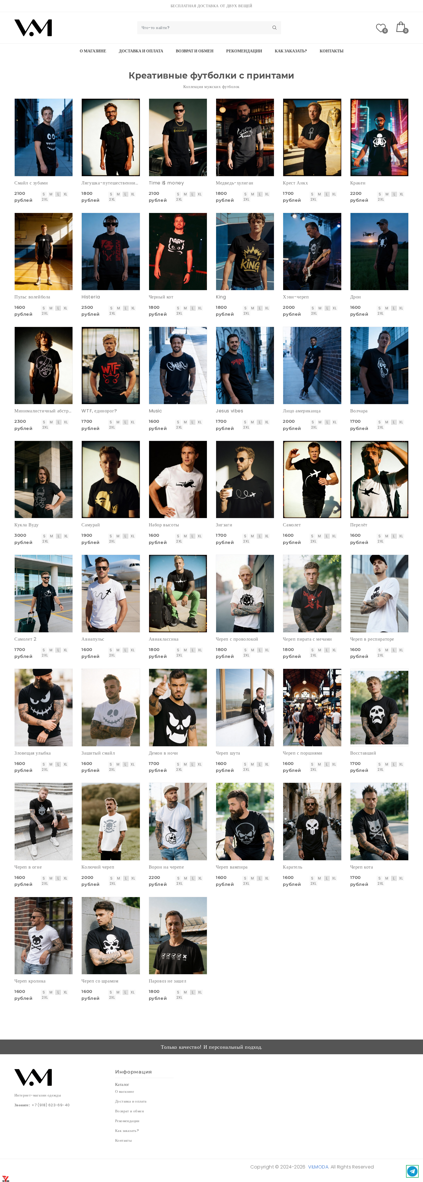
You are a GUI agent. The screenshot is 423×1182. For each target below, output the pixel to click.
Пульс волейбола (32, 297)
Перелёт (358, 524)
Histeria (90, 297)
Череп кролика (30, 981)
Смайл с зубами (31, 183)
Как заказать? (291, 51)
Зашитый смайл (98, 753)
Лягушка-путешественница (110, 183)
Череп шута (228, 753)
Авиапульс (92, 639)
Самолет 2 (25, 639)
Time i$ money (166, 183)
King (221, 297)
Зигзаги (224, 524)
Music (155, 411)
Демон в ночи (163, 753)
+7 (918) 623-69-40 (51, 1105)
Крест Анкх (295, 183)
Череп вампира (232, 867)
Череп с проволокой (237, 639)
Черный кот (161, 297)
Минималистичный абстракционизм (43, 411)
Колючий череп (97, 867)
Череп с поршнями (303, 753)
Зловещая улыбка (32, 753)
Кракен (358, 183)
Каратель (292, 867)
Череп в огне (28, 867)
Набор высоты (164, 524)
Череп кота (361, 867)
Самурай (90, 524)
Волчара (359, 411)
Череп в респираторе (372, 639)
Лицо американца (302, 411)
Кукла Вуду (26, 524)
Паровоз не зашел (167, 981)
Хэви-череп (296, 297)
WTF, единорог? (99, 411)
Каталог (122, 1084)
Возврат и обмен (195, 51)
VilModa (318, 1167)
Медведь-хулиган (235, 183)
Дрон (355, 297)
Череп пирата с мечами (307, 639)
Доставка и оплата (141, 51)
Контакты (332, 51)
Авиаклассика (164, 639)
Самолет (292, 524)
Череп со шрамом (99, 981)
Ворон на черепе (166, 867)
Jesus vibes (229, 411)
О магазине (93, 51)
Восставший (363, 753)
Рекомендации (244, 51)
